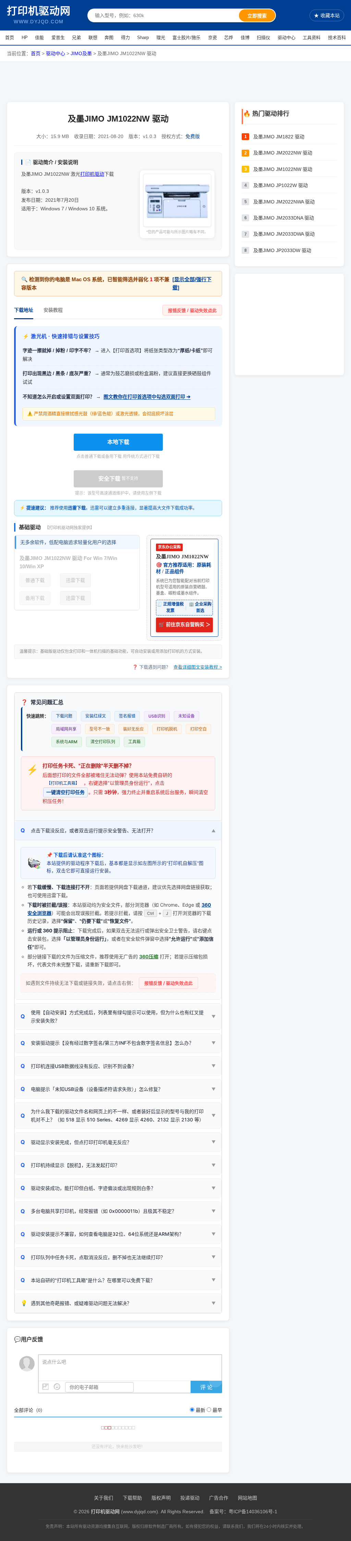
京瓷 (212, 37)
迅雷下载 (75, 580)
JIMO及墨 (81, 53)
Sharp (143, 37)
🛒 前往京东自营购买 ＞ (184, 624)
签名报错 (127, 716)
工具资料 (311, 37)
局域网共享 (66, 729)
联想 (92, 37)
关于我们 (103, 1498)
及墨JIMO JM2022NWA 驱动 (284, 201)
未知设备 (186, 716)
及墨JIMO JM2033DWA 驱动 (284, 234)
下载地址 (23, 310)
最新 (200, 1410)
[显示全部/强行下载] (191, 283)
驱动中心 (286, 37)
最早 (217, 1410)
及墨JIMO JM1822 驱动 (278, 136)
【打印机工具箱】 (63, 783)
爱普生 (58, 37)
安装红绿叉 (95, 716)
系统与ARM (66, 741)
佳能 (39, 37)
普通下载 (35, 580)
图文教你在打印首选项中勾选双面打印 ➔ (147, 396)
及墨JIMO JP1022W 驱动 (280, 185)
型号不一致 (99, 729)
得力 (125, 37)
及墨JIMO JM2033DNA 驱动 (283, 218)
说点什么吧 (54, 1362)
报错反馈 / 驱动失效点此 (192, 310)
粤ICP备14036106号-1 (253, 1511)
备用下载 (35, 598)
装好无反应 (133, 729)
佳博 (245, 37)
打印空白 (198, 729)
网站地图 (247, 1498)
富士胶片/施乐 (186, 37)
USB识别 (156, 716)
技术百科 (337, 37)
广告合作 (218, 1498)
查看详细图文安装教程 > (197, 667)
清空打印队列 (102, 741)
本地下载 (118, 442)
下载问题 (64, 716)
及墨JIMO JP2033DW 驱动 (282, 250)
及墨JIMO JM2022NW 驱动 (282, 153)
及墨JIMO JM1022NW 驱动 (282, 169)
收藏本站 (327, 15)
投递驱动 (189, 1498)
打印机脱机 (167, 729)
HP (25, 37)
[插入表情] (57, 1386)
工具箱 (134, 741)
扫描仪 (263, 37)
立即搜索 (257, 15)
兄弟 (76, 37)
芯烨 (228, 37)
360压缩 (148, 956)
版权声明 (161, 1498)
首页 (9, 37)
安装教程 (53, 310)
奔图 (109, 37)
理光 (160, 37)
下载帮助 (132, 1498)
